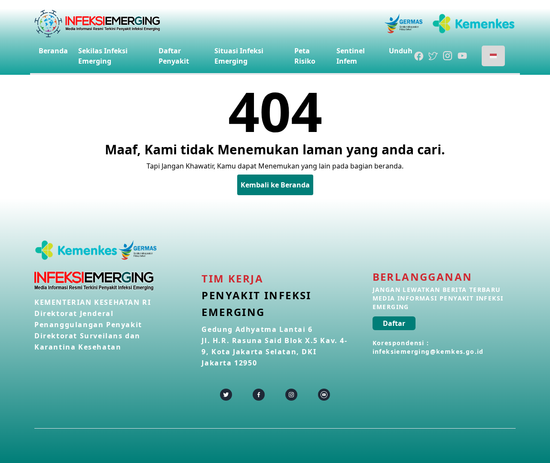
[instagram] (291, 395)
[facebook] (259, 395)
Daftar (394, 323)
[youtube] (324, 395)
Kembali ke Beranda (275, 185)
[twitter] (226, 395)
